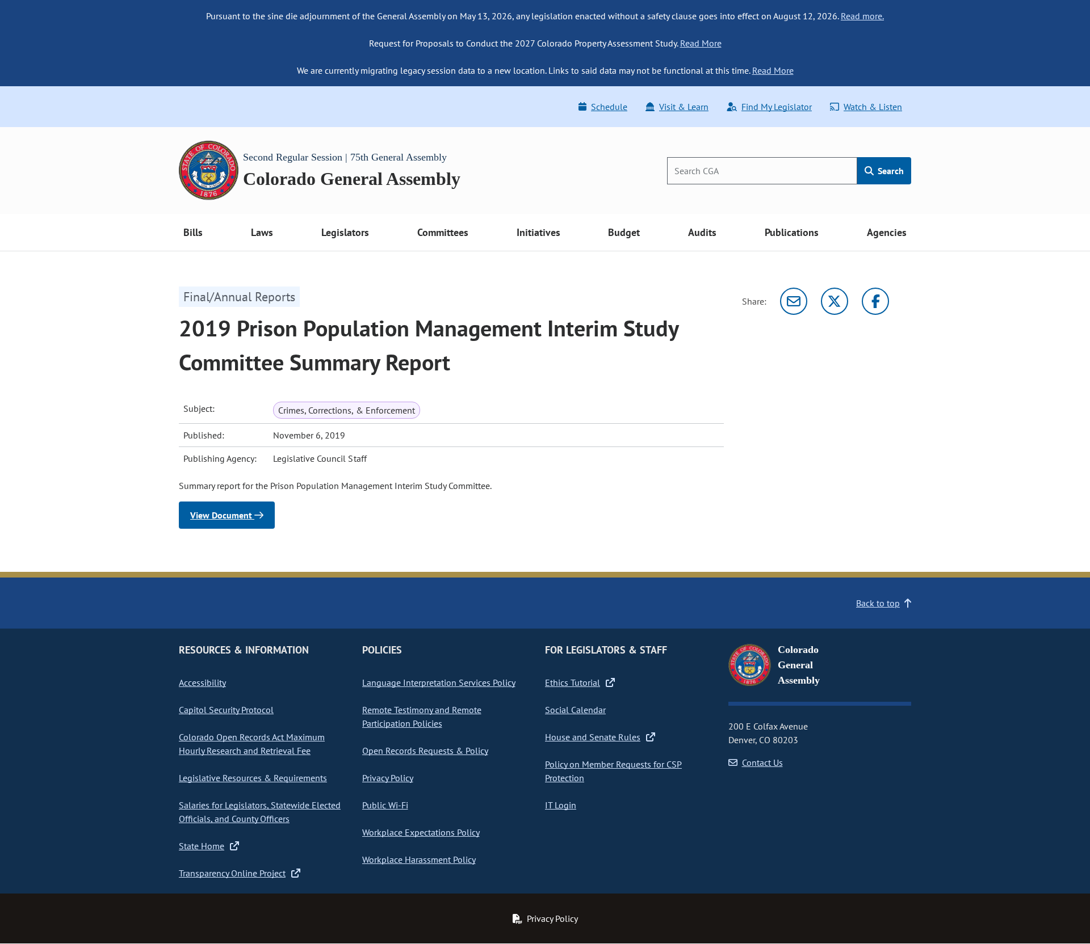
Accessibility (202, 682)
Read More (701, 43)
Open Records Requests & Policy (425, 750)
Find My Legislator (776, 106)
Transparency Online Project (232, 873)
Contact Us (762, 762)
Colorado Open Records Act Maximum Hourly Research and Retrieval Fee (252, 743)
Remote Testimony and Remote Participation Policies (421, 716)
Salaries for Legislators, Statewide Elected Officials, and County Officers (260, 811)
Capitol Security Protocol (226, 709)
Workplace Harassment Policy (419, 859)
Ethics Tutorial (572, 682)
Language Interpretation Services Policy (438, 682)
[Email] (793, 301)
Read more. (862, 16)
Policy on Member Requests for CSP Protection (613, 770)
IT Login (560, 805)
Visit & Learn (683, 106)
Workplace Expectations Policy (421, 832)
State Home (201, 846)
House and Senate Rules (592, 737)
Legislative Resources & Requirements (253, 777)
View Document (222, 515)
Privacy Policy (387, 777)
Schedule (609, 106)
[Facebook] (875, 301)
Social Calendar (575, 709)
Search (889, 170)
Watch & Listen (873, 106)
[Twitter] (834, 301)
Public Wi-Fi (385, 805)
